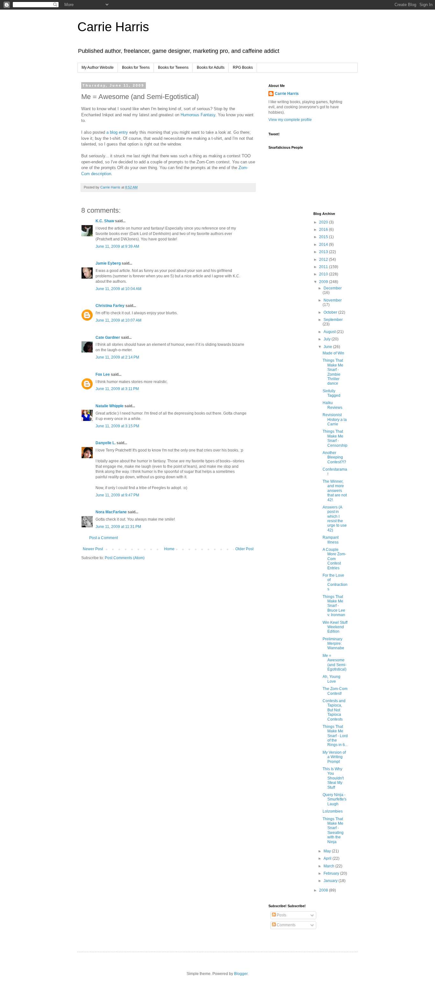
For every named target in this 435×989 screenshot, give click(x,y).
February (332, 873)
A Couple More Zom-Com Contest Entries (334, 558)
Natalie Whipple (110, 406)
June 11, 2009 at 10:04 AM (118, 289)
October (331, 312)
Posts (281, 915)
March (329, 866)
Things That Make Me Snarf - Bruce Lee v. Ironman (334, 605)
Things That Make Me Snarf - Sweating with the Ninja (333, 830)
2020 (324, 222)
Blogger (240, 973)
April (328, 858)
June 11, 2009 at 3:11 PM (117, 389)
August (330, 332)
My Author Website (98, 67)
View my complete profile (290, 119)
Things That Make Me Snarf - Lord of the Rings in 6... (335, 735)
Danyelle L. (106, 443)
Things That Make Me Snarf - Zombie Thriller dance (333, 372)
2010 (324, 274)
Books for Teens (136, 67)
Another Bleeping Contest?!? (334, 457)
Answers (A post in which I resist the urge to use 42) (335, 518)
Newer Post (93, 549)
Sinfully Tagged (331, 393)
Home (169, 549)
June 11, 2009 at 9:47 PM (117, 495)
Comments (286, 925)
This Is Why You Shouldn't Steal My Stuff (333, 778)
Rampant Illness (331, 539)
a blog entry (117, 132)
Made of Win (333, 353)
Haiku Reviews (332, 405)
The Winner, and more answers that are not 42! (335, 490)
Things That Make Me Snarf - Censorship (335, 438)
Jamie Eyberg (108, 263)
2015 (324, 237)
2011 (324, 267)
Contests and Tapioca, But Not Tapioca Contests (334, 710)
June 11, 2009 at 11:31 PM (118, 526)
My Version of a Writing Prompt (334, 757)
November (333, 300)
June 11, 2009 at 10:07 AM (118, 320)
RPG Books (243, 67)
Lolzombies (333, 811)
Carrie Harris (113, 27)
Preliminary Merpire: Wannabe (333, 644)
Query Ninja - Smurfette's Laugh (334, 799)
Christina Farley (110, 305)
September (333, 319)
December (333, 288)
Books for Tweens (173, 67)
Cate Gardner (108, 337)
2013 (324, 252)
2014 (324, 244)
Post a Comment (103, 538)
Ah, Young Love (331, 678)
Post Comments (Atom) (125, 558)
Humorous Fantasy (198, 114)
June (328, 347)
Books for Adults (211, 67)
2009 (324, 282)
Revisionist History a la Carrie (335, 419)
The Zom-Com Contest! (335, 691)
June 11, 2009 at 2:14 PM (117, 357)
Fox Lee (103, 374)
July (328, 339)
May (328, 851)
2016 (324, 229)
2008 (324, 890)
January (331, 881)
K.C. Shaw (105, 221)
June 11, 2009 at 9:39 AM (117, 246)
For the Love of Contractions (335, 582)
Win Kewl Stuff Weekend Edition (335, 627)
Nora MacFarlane (111, 512)
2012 (324, 259)
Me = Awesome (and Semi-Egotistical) (334, 662)
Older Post (244, 549)
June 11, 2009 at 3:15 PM (117, 426)
